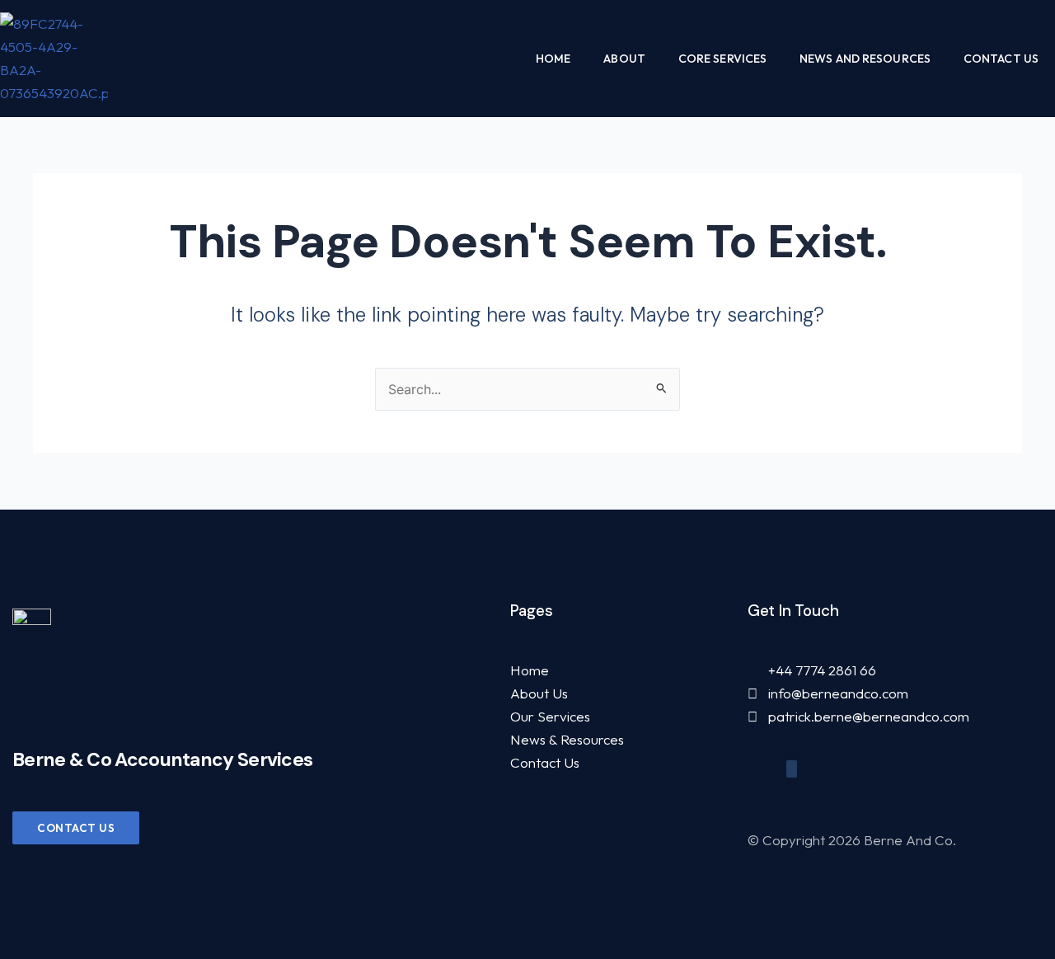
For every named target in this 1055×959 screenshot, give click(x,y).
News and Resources (865, 58)
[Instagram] (791, 769)
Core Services (722, 58)
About (624, 58)
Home (553, 58)
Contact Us (1001, 58)
